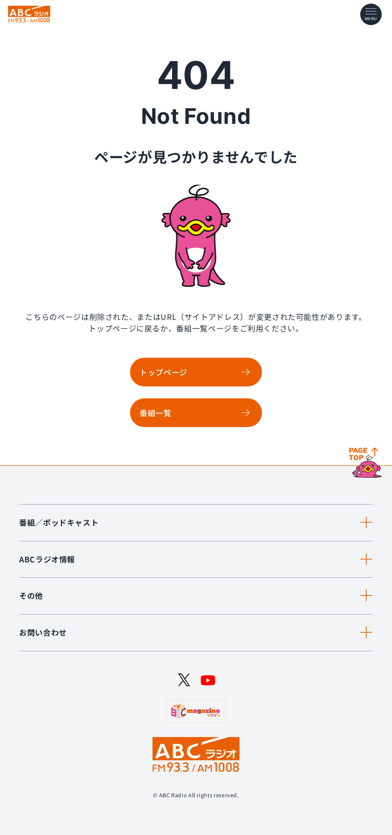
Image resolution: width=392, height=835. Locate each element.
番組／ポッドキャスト (58, 522)
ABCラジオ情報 (47, 559)
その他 (31, 595)
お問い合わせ (43, 632)
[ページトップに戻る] (366, 463)
